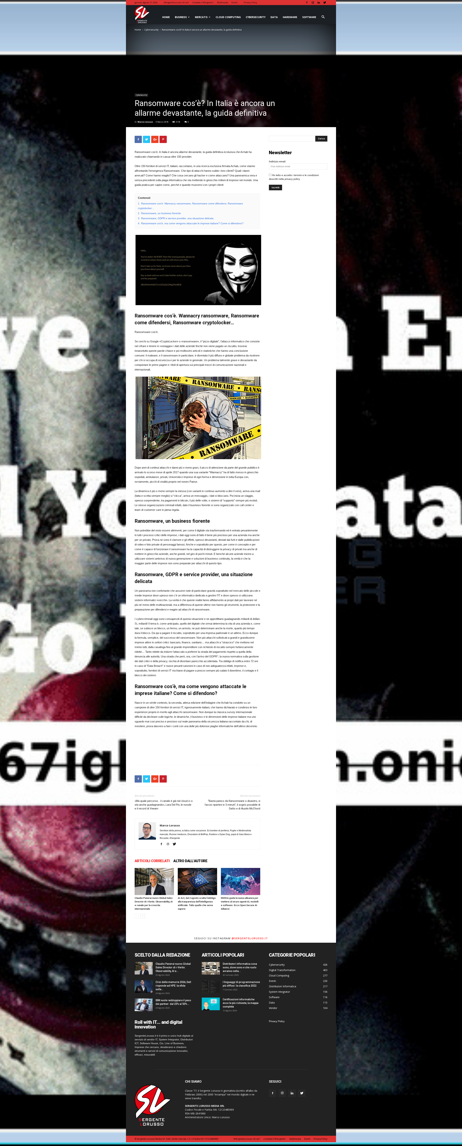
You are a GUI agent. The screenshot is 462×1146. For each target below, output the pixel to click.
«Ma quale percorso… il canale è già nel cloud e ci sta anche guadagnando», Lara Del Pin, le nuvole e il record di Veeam (164, 804)
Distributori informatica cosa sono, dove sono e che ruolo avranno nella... (240, 967)
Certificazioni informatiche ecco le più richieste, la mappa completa (240, 1003)
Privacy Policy (250, 2)
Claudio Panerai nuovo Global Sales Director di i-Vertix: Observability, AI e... (173, 967)
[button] (323, 17)
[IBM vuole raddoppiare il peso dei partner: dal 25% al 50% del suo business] (144, 1004)
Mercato (201, 17)
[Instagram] (312, 2)
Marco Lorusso (145, 121)
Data (274, 17)
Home (138, 29)
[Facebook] (307, 2)
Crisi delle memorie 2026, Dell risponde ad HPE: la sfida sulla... (173, 986)
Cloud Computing (228, 17)
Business (181, 17)
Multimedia (222, 2)
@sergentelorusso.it (250, 938)
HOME (166, 17)
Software (309, 17)
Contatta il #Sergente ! (203, 2)
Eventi (234, 2)
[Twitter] (324, 2)
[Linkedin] (318, 2)
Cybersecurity (255, 17)
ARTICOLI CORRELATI (152, 861)
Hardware (290, 17)
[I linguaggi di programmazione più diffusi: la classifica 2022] (211, 986)
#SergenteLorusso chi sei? (176, 2)
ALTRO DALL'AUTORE (190, 861)
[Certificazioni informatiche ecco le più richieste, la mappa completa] (211, 1004)
